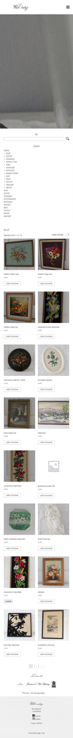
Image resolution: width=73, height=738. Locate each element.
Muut (8, 176)
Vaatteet (9, 187)
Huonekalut (10, 159)
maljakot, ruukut (12, 173)
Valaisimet (10, 184)
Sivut (43, 733)
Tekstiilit (9, 182)
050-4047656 (37, 711)
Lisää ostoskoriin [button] (12, 283)
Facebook (37, 716)
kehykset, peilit (11, 162)
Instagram (37, 719)
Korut (8, 164)
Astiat (8, 153)
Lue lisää (8, 601)
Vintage (6, 150)
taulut (8, 179)
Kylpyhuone (10, 167)
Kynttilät (7, 204)
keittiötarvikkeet (10, 199)
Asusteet (9, 156)
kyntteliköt (10, 170)
